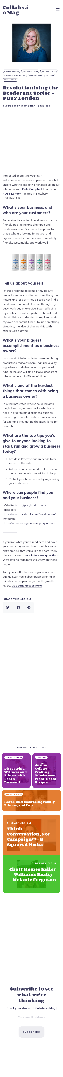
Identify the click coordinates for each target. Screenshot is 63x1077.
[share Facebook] (18, 607)
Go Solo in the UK (30, 71)
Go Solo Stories (49, 71)
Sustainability (10, 80)
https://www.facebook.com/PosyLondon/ (29, 514)
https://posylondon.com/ (30, 505)
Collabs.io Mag (15, 10)
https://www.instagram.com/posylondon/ (29, 523)
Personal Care (35, 75)
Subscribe (31, 1032)
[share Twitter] (8, 607)
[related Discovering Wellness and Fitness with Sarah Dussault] (16, 770)
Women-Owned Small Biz (15, 75)
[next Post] (31, 835)
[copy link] (29, 607)
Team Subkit (27, 105)
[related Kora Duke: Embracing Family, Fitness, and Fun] (31, 800)
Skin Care (50, 75)
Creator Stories (11, 71)
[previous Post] (31, 874)
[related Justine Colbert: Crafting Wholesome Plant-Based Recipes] (46, 770)
